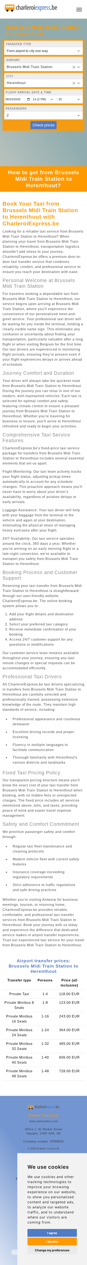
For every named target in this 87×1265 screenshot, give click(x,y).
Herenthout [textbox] (16, 83)
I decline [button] (52, 1241)
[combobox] (43, 67)
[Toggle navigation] (79, 9)
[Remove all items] (74, 67)
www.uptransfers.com (43, 1121)
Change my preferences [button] (52, 1250)
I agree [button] (52, 1233)
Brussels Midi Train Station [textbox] (30, 67)
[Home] (31, 8)
